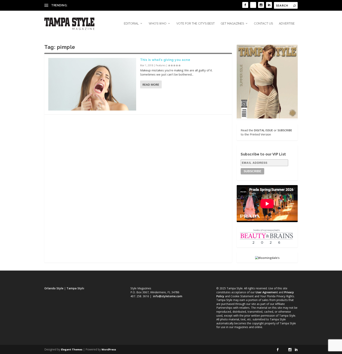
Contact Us (263, 23)
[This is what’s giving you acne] (92, 84)
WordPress (109, 349)
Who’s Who (157, 23)
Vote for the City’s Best (195, 23)
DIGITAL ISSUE (263, 130)
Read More (150, 84)
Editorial (131, 23)
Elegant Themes (71, 349)
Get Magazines (232, 23)
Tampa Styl (74, 288)
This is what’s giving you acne (165, 60)
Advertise (287, 23)
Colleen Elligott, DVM (82, 5)
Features (160, 65)
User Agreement (267, 292)
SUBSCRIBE (284, 130)
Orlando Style (53, 288)
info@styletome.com (167, 296)
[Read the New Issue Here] (267, 117)
